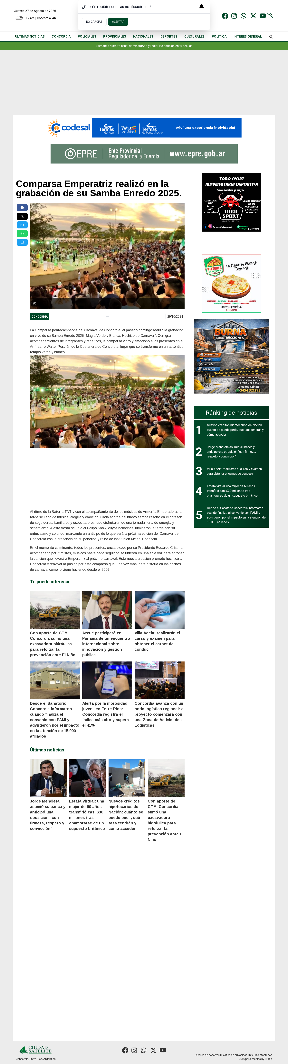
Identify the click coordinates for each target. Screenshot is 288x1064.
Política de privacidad (234, 1055)
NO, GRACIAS (94, 21)
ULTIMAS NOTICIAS (30, 36)
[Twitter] (253, 16)
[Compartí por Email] (22, 224)
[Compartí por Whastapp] (22, 233)
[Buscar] (271, 36)
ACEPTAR (118, 21)
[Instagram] (234, 16)
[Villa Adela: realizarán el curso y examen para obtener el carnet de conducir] (160, 610)
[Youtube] (263, 16)
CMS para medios (250, 1058)
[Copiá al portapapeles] (22, 242)
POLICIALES (87, 36)
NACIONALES (143, 36)
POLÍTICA (219, 36)
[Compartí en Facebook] (22, 207)
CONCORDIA (61, 36)
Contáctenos (264, 1055)
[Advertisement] (144, 85)
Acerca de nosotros (208, 1055)
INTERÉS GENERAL (248, 36)
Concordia (40, 316)
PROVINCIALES (114, 36)
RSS (251, 1055)
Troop (268, 1058)
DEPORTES (168, 36)
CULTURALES (194, 36)
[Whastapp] (244, 16)
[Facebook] (225, 16)
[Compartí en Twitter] (22, 216)
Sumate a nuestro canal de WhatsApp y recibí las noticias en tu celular (144, 46)
